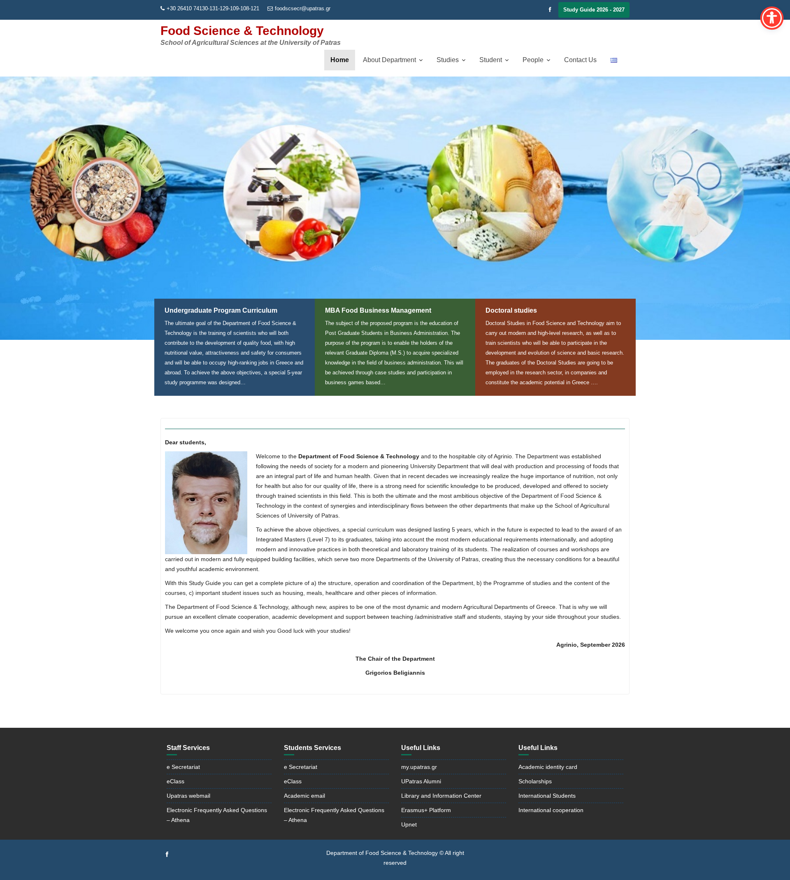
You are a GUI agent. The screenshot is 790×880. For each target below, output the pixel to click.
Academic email (304, 795)
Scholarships (535, 781)
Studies (448, 59)
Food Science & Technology (242, 30)
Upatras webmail (188, 795)
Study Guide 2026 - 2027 (594, 10)
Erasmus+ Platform (426, 810)
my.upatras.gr (419, 767)
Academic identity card (547, 767)
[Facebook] (550, 9)
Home (339, 59)
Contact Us (580, 59)
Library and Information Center (441, 795)
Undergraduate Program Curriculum (221, 310)
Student (490, 59)
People (533, 59)
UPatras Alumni (421, 781)
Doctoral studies (511, 310)
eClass (175, 781)
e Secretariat (183, 767)
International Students (547, 795)
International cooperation (550, 810)
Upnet (409, 824)
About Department (389, 59)
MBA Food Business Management (378, 310)
